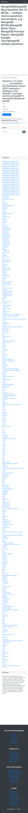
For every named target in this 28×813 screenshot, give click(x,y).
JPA (3, 449)
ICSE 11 (4, 417)
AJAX (3, 210)
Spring (4, 614)
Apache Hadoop (6, 235)
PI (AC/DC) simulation (7, 542)
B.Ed (3, 263)
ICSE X (4, 420)
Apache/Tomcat (6, 244)
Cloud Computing (6, 305)
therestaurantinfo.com (14, 799)
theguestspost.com (14, 800)
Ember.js (4, 364)
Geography (5, 387)
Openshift (4, 519)
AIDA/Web (4, 208)
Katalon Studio (6, 462)
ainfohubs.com (14, 804)
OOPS (3, 518)
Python (4, 555)
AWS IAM (4, 255)
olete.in (14, 733)
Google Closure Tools (7, 393)
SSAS (3, 620)
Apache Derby (5, 230)
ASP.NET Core (5, 250)
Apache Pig (5, 238)
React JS (4, 560)
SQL (3, 617)
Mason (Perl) (5, 474)
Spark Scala (5, 611)
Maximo (4, 479)
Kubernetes (5, 466)
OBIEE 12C (5, 516)
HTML (3, 410)
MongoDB (4, 493)
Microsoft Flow (6, 490)
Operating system (6, 521)
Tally (3, 628)
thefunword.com (14, 753)
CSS (3, 317)
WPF (3, 657)
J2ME (3, 432)
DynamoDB (5, 350)
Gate (3, 381)
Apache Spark (5, 239)
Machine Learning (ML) (8, 473)
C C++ (4, 286)
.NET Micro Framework (8, 199)
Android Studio (6, 216)
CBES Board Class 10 (7, 291)
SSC (3, 622)
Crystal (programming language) (10, 316)
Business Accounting (7, 281)
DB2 (3, 334)
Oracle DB (4, 525)
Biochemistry (5, 196)
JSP (3, 455)
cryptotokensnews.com (14, 773)
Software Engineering (7, 606)
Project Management (7, 553)
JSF (3, 452)
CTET (3, 320)
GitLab (4, 390)
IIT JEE (4, 424)
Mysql (3, 497)
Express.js (4, 372)
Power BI (4, 547)
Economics (5, 354)
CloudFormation (6, 308)
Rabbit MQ (5, 556)
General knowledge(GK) (8, 384)
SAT (3, 584)
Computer (4, 312)
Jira (3, 443)
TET (3, 633)
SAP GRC (4, 580)
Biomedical (5, 274)
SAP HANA (5, 581)
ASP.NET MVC (5, 252)
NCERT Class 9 (6, 507)
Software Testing (6, 608)
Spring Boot (5, 615)
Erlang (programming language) (10, 368)
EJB (3, 356)
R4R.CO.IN (4, 2)
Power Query (5, 549)
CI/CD (3, 299)
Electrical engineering (7, 359)
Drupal (4, 348)
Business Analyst (6, 283)
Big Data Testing (6, 269)
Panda (3, 528)
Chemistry (4, 297)
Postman (4, 546)
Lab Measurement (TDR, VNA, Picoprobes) (12, 468)
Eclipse (4, 353)
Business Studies (6, 285)
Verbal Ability (5, 198)
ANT (3, 224)
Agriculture (5, 207)
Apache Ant (5, 225)
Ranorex (4, 558)
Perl (3, 533)
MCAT (3, 483)
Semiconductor (6, 592)
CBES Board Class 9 (7, 295)
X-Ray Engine (5, 659)
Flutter (4, 378)
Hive (3, 407)
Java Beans (5, 435)
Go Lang (4, 392)
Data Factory (5, 328)
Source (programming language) (10, 609)
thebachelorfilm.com (14, 796)
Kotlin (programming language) (10, 463)
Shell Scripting (5, 598)
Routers (4, 567)
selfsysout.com (14, 743)
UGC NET (4, 637)
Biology (4, 272)
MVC (3, 496)
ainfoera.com (14, 759)
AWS (3, 253)
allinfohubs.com (14, 805)
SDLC (3, 589)
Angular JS (5, 221)
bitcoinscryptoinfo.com (14, 770)
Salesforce (5, 577)
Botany (4, 278)
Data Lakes (5, 330)
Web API (4, 651)
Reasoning (4, 563)
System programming (7, 626)
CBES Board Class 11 (7, 292)
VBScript (4, 645)
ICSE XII (4, 421)
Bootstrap (4, 277)
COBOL (4, 309)
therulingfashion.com (14, 776)
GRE (3, 401)
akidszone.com (14, 797)
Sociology (4, 605)
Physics (4, 541)
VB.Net (4, 643)
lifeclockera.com (14, 802)
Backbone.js (5, 264)
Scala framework (6, 586)
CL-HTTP (4, 303)
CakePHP (4, 289)
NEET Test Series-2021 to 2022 (10, 508)
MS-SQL (4, 494)
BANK (3, 266)
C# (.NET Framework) (7, 288)
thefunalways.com (14, 755)
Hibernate (4, 403)
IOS (3, 427)
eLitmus (4, 362)
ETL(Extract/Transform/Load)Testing (11, 370)
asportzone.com (14, 758)
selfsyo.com (14, 740)
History (4, 406)
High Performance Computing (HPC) (11, 404)
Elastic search (5, 358)
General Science (6, 386)
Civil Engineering (6, 302)
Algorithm (4, 211)
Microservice (5, 487)
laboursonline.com (14, 794)
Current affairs (6, 323)
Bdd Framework (6, 267)
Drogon (4, 347)
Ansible (4, 222)
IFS (3, 423)
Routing (4, 569)
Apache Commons (6, 229)
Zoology (4, 667)
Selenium (4, 591)
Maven (4, 477)
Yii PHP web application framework (11, 665)
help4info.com (14, 791)
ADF (3, 201)
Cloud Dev (5, 306)
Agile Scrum (5, 204)
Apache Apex (5, 227)
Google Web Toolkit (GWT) (9, 398)
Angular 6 (4, 219)
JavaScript (5, 437)
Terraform (4, 631)
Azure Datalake (6, 260)
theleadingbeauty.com (14, 778)
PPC (3, 550)
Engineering (5, 365)
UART (3, 636)
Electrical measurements (8, 361)
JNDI (3, 446)
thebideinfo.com (14, 781)
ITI (3, 429)
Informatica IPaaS (6, 426)
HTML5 (4, 412)
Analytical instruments (7, 213)
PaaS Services (5, 527)
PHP (3, 539)
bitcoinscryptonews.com (14, 775)
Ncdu (3, 501)
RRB (3, 570)
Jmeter (4, 445)
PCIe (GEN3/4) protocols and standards (12, 532)
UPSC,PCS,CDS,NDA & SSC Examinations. (12, 640)
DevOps (4, 337)
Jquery (4, 451)
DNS (3, 344)
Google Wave (5, 396)
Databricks (5, 333)
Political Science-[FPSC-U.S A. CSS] (11, 544)
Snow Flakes (5, 602)
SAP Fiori (4, 578)
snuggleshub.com (14, 761)
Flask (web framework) (8, 376)
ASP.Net (4, 249)
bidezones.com (14, 782)
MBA (3, 480)
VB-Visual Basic (6, 642)
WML (3, 654)
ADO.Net (4, 202)
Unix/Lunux (5, 639)
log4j (3, 471)
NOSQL (4, 511)
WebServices (5, 653)
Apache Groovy (6, 233)
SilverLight (5, 600)
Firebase (4, 375)
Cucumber (4, 322)
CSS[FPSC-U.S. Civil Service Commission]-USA (14, 319)
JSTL (3, 457)
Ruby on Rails (5, 574)
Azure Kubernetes (6, 261)
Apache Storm (5, 241)
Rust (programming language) (9, 575)
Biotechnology (5, 275)
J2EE (3, 431)
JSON (3, 454)
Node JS (4, 510)
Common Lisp (5, 311)
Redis (3, 566)
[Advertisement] (14, 60)
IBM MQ (4, 415)
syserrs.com (14, 737)
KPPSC (4, 465)
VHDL (3, 647)
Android (4, 215)
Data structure (5, 331)
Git (3, 389)
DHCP (3, 339)
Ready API (4, 561)
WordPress (5, 656)
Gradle (4, 400)
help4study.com (14, 793)
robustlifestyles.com (14, 779)
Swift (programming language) (9, 625)
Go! (24, 131)
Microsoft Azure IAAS (7, 488)
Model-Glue (5, 491)
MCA (3, 482)
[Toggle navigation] (25, 2)
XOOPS (4, 664)
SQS (3, 619)
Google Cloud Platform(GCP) (9, 395)
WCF (3, 650)
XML (3, 662)
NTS (3, 513)
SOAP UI (4, 603)
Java (3, 434)
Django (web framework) (8, 340)
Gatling (4, 382)
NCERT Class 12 (6, 505)
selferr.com (14, 735)
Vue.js (3, 648)
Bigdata (4, 271)
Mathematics (5, 476)
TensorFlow (5, 629)
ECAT (3, 351)
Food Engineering (6, 379)
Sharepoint (5, 597)
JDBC (3, 440)
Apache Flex (5, 232)
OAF (3, 514)
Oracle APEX (5, 522)
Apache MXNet (6, 236)
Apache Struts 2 (6, 243)
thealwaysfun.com (14, 752)
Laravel (4, 469)
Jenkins (4, 441)
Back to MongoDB (14, 123)
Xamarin (4, 661)
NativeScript (5, 499)
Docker (4, 345)
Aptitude (4, 247)
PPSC (3, 552)
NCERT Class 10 (6, 502)
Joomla (4, 448)
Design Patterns (6, 336)
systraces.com (14, 741)
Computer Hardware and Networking (11, 314)
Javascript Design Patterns (9, 438)
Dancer (4, 325)
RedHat (4, 564)
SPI (3, 612)
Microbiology (5, 485)
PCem (3, 530)
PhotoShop (5, 538)
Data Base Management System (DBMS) (12, 326)
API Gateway (5, 246)
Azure (3, 258)
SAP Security (5, 583)
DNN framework (6, 342)
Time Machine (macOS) (8, 634)
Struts (3, 623)
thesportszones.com (14, 756)
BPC (3, 280)
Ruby (3, 572)
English (4, 367)
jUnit (3, 459)
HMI (3, 409)
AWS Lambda (5, 257)
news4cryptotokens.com (14, 771)
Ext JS (4, 373)
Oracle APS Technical (7, 524)
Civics (3, 300)
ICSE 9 (4, 418)
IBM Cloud (4, 413)
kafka (3, 460)
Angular (4, 218)
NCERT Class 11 (6, 504)
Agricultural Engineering (8, 205)
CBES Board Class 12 (7, 294)
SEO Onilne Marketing (7, 594)
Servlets (4, 595)
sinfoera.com (14, 738)
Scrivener (4, 588)
